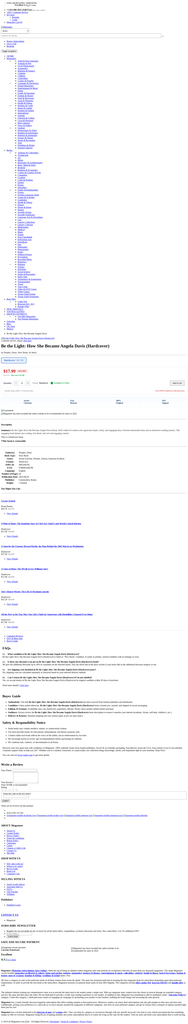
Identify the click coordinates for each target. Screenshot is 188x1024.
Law (20, 220)
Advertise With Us (15, 887)
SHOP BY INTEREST (17, 314)
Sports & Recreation (26, 140)
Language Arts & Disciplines (30, 217)
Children (21, 76)
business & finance (91, 973)
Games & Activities (26, 197)
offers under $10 (143, 983)
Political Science (25, 254)
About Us (11, 831)
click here (27, 341)
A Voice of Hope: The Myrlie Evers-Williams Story (24, 569)
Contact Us (11, 850)
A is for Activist (8, 501)
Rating (4, 787)
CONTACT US (9, 914)
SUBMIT (5, 801)
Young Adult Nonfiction (28, 296)
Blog (9, 324)
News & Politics (25, 125)
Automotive (23, 68)
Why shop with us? (15, 864)
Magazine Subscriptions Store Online (29, 970)
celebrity (139, 973)
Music (20, 232)
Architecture (23, 155)
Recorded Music (25, 259)
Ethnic (20, 91)
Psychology (23, 257)
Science (21, 267)
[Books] (163, 36)
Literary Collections (26, 222)
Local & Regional (25, 120)
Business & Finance (26, 71)
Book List (11, 871)
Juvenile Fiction (24, 212)
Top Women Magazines (28, 319)
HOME (10, 56)
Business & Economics (28, 170)
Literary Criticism (25, 225)
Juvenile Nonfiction (26, 215)
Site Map (10, 853)
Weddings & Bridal (26, 145)
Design (21, 182)
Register (15, 17)
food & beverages (167, 973)
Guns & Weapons (25, 100)
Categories (11, 843)
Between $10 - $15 (26, 304)
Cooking (21, 177)
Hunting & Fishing (26, 110)
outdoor (66, 973)
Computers (22, 175)
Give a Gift (11, 44)
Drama (21, 185)
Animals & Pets (24, 63)
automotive (76, 973)
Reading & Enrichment (28, 133)
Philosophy (22, 247)
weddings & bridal (51, 975)
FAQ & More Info (15, 638)
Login (14, 20)
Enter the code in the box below (17, 793)
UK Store (11, 326)
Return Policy (13, 840)
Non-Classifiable (25, 237)
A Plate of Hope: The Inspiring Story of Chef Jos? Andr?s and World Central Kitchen (41, 523)
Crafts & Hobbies (25, 180)
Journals (21, 115)
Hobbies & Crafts (25, 105)
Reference (22, 262)
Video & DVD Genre (27, 289)
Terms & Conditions (15, 838)
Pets (19, 244)
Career (9, 845)
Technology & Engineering (29, 279)
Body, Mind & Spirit (27, 165)
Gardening (22, 200)
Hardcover (13, 360)
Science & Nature (25, 138)
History (21, 205)
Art (19, 158)
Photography (23, 249)
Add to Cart (177, 383)
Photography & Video (27, 130)
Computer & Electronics (28, 83)
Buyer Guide (12, 641)
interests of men (44, 1012)
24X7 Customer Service (17, 12)
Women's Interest (25, 148)
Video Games (23, 291)
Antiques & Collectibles (28, 153)
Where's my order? (15, 866)
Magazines (12, 58)
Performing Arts (25, 239)
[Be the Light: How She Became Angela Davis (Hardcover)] (28, 338)
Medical (21, 229)
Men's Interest (24, 123)
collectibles (129, 973)
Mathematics (23, 227)
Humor (21, 210)
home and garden (54, 973)
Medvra (10, 329)
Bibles (20, 160)
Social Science (24, 272)
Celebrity (22, 73)
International (23, 113)
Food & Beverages (26, 98)
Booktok (10, 46)
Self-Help (22, 269)
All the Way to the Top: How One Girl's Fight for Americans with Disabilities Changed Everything (46, 614)
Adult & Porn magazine (28, 61)
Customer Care (13, 874)
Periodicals (22, 242)
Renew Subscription (15, 41)
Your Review (7, 782)
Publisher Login (14, 905)
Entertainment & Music (28, 88)
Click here (24, 685)
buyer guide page (25, 755)
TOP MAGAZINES (15, 311)
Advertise (11, 321)
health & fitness (151, 973)
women (59, 1012)
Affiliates (11, 894)
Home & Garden (25, 108)
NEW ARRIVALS (15, 309)
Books (10, 150)
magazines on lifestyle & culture (29, 973)
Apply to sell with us (16, 884)
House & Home (24, 207)
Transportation (24, 282)
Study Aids (22, 277)
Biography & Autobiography (30, 163)
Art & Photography (26, 66)
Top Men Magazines (27, 316)
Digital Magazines (25, 86)
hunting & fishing (33, 975)
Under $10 (22, 301)
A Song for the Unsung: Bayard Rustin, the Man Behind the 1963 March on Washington (42, 546)
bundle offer (177, 983)
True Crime (23, 287)
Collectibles (23, 78)
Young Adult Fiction (26, 294)
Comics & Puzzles (26, 81)
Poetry (20, 252)
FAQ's (9, 889)
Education (22, 187)
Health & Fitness (25, 103)
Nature (21, 234)
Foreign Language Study (28, 195)
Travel (20, 284)
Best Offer (11, 299)
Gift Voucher (12, 892)
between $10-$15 (159, 983)
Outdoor (21, 128)
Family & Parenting (26, 93)
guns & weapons (16, 975)
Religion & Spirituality (27, 135)
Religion (21, 264)
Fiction (21, 192)
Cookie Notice (13, 833)
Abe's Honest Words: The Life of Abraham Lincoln (25, 591)
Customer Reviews (15, 636)
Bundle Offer (23, 306)
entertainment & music (112, 973)
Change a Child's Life (16, 848)
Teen (20, 143)
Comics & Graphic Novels (29, 172)
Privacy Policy (13, 836)
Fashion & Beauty (25, 96)
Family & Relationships (28, 190)
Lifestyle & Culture (26, 118)
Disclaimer (54, 1021)
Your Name (6, 770)
